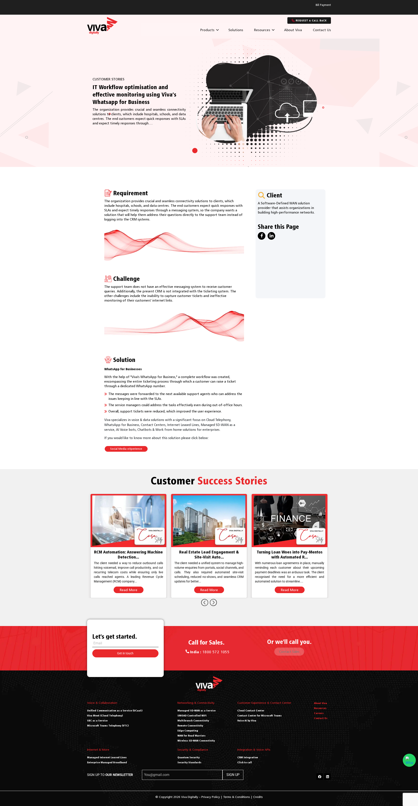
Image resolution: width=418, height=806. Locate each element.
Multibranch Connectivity (193, 720)
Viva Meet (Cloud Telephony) (105, 715)
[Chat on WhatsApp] (409, 760)
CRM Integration (247, 757)
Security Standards (189, 762)
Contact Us (322, 30)
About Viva (293, 30)
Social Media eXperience (126, 448)
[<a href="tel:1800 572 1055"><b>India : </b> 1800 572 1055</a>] (187, 651)
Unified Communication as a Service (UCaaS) (115, 710)
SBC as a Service (97, 720)
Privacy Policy (210, 797)
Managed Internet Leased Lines (107, 757)
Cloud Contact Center (250, 710)
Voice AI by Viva (246, 720)
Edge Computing (187, 730)
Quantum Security (188, 757)
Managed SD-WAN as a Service (196, 710)
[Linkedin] (327, 776)
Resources (262, 30)
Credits (258, 797)
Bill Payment (323, 5)
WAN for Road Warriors (191, 735)
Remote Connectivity (190, 725)
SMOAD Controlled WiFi (192, 715)
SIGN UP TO (110, 775)
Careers (319, 713)
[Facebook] (319, 776)
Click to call (244, 762)
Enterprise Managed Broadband (107, 762)
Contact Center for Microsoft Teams (259, 715)
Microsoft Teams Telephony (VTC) (108, 725)
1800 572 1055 (209, 652)
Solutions (235, 30)
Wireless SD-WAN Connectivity (196, 740)
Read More (128, 590)
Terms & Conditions (236, 797)
